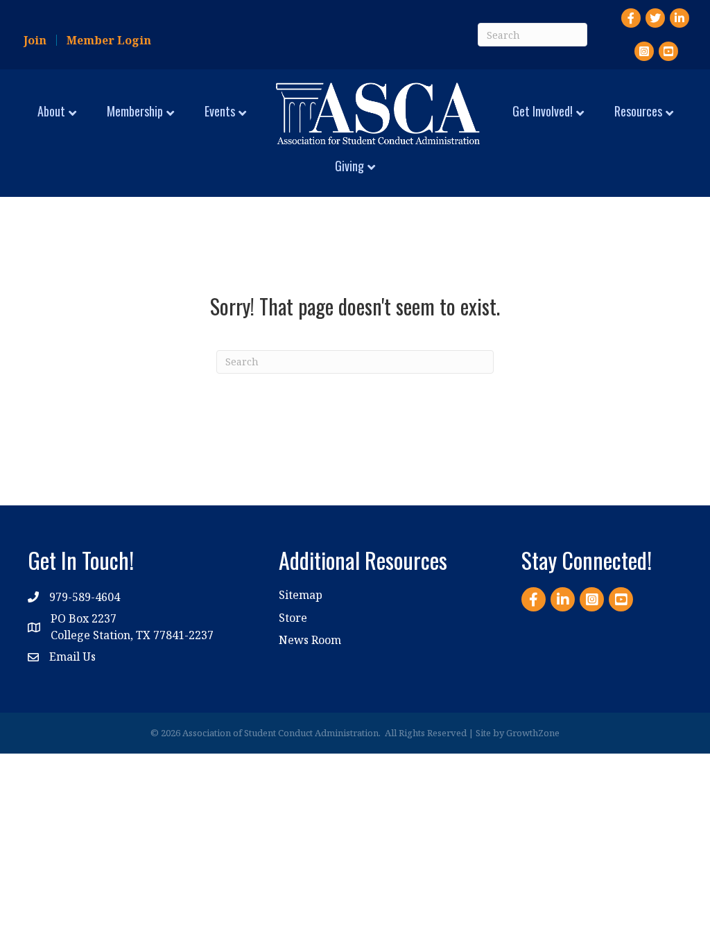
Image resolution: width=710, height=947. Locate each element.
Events (220, 111)
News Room (310, 640)
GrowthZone (533, 733)
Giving (349, 166)
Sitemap (300, 594)
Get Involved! (542, 111)
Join (35, 40)
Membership (135, 111)
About (51, 111)
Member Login (109, 40)
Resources (638, 111)
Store (293, 617)
